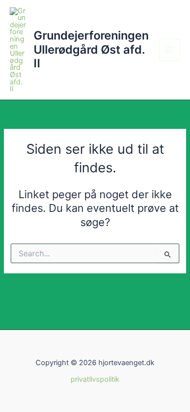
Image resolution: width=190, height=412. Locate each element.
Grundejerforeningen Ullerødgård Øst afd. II (91, 49)
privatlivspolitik (95, 379)
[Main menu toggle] (169, 50)
